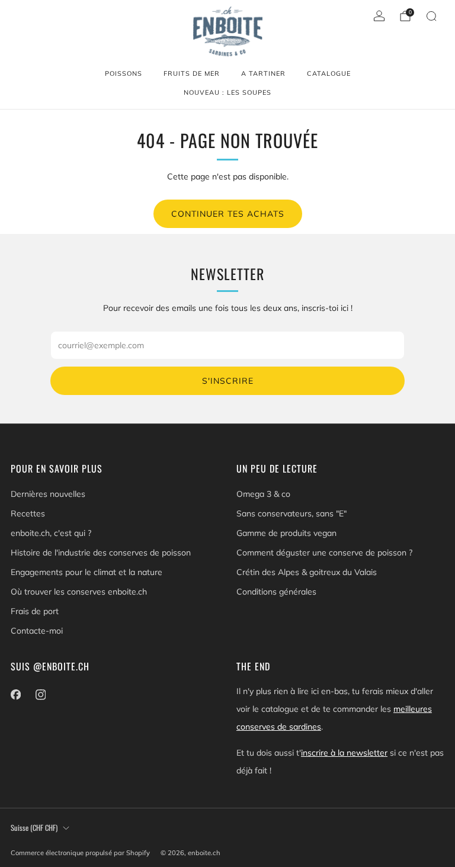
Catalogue (329, 73)
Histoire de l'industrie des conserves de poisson (101, 552)
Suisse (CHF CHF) (34, 827)
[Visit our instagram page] (40, 694)
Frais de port (35, 611)
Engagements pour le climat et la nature (86, 572)
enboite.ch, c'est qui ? (51, 533)
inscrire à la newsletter (344, 752)
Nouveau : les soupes (227, 92)
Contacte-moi (37, 630)
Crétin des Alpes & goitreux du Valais (306, 572)
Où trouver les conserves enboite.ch (79, 591)
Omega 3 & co (263, 494)
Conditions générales (276, 591)
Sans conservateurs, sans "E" (291, 513)
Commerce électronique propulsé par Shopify (80, 853)
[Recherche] (431, 16)
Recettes (28, 513)
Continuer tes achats (227, 213)
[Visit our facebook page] (15, 694)
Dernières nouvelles (48, 494)
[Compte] (379, 16)
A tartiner (263, 73)
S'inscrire (228, 380)
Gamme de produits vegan (286, 533)
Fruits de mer (192, 73)
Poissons (123, 73)
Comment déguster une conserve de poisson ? (324, 552)
